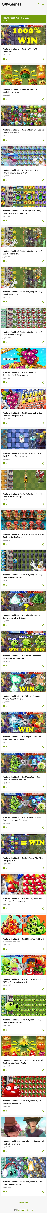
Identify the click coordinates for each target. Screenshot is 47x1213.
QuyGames (11, 4)
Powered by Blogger (25, 1210)
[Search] (38, 4)
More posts (23, 1202)
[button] (43, 59)
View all (5, 20)
